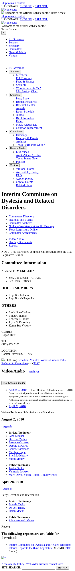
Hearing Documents (20, 242)
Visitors (13, 55)
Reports (13, 245)
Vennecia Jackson (19, 471)
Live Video (22, 151)
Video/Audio (16, 239)
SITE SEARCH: (11, 567)
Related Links (24, 185)
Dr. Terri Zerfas (18, 439)
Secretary (14, 45)
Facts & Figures (25, 81)
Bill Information (25, 118)
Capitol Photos (24, 178)
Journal (20, 114)
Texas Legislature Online (30, 144)
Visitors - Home (25, 168)
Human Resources (26, 101)
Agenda (20, 108)
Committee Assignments (23, 232)
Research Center (25, 105)
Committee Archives (20, 223)
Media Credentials (26, 124)
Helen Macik (16, 510)
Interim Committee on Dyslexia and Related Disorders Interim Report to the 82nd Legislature (40, 546)
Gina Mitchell (17, 435)
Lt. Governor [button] (16, 67)
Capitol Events (24, 181)
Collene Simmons (19, 448)
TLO (36, 363)
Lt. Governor (16, 39)
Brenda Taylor (17, 504)
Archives (21, 141)
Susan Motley (17, 458)
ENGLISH (26, 6)
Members (21, 75)
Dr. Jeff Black (17, 507)
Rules (19, 121)
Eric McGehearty (19, 455)
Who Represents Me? (28, 88)
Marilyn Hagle (17, 452)
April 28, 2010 (17, 406)
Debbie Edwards (18, 445)
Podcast (20, 161)
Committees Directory (21, 216)
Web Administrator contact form (44, 564)
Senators (14, 42)
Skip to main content (13, 3)
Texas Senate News (27, 158)
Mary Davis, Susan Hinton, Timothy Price (33, 474)
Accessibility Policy (27, 172)
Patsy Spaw (22, 98)
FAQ (19, 175)
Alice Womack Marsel (21, 520)
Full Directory (24, 78)
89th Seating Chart (27, 91)
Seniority (21, 84)
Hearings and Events (21, 219)
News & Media (17, 52)
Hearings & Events (27, 138)
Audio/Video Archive (28, 155)
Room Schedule (25, 111)
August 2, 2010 (18, 389)
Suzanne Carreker (19, 442)
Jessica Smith (16, 468)
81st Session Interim (14, 383)
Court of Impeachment (29, 127)
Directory (21, 135)
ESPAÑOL (41, 6)
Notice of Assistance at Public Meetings (31, 226)
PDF (68, 548)
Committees (15, 49)
